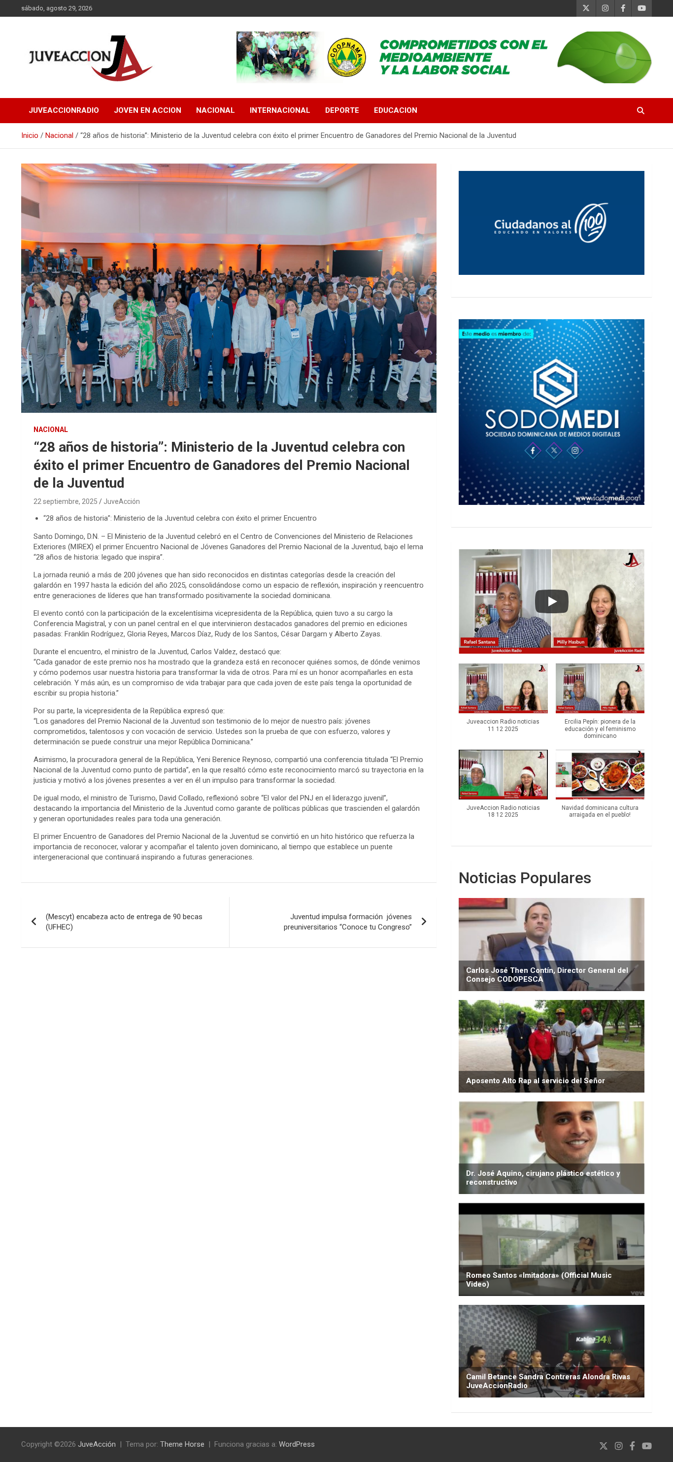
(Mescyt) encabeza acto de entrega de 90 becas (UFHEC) (124, 921)
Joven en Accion (147, 110)
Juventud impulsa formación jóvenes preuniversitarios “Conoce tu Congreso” (348, 921)
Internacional (280, 110)
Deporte (342, 110)
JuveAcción (121, 501)
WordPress (297, 1444)
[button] (503, 703)
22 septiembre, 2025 (66, 501)
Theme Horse (182, 1444)
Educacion (395, 110)
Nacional (215, 110)
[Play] (552, 601)
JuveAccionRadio (64, 110)
